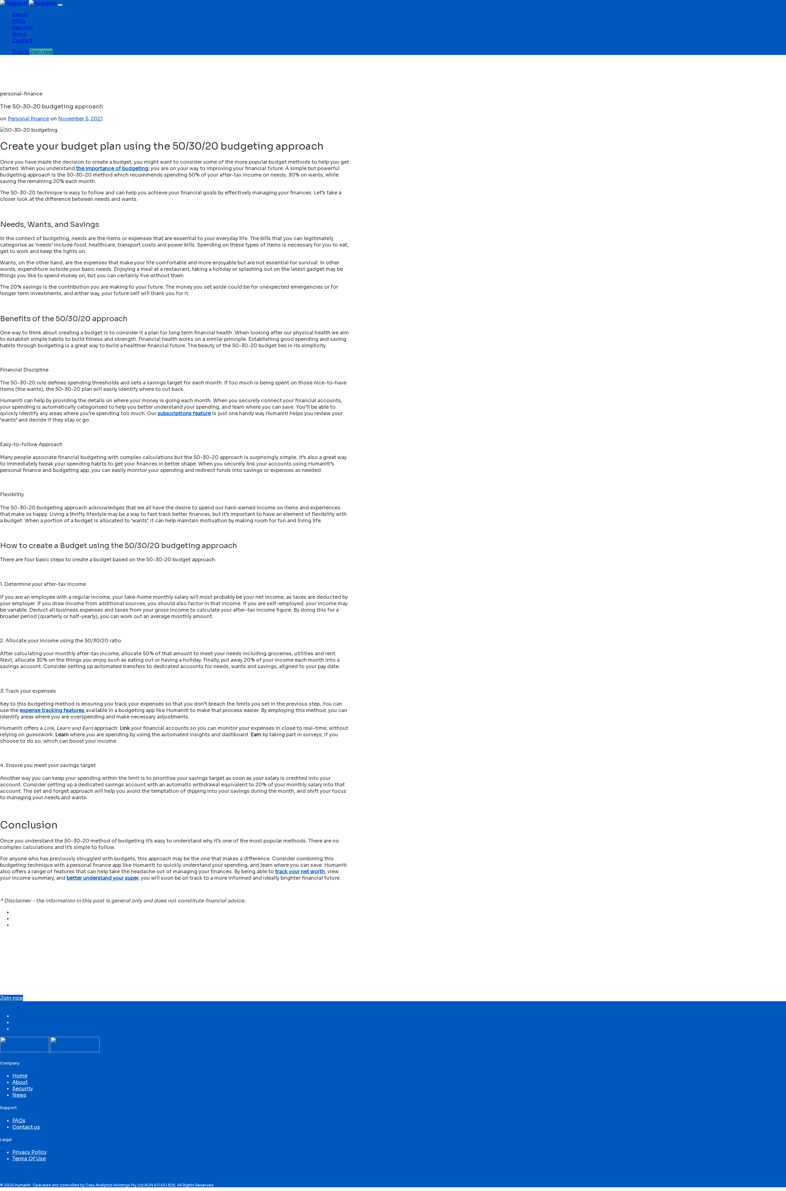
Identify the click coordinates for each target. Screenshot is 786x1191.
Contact (22, 40)
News (19, 34)
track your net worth (300, 871)
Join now (11, 998)
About (20, 14)
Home (19, 1075)
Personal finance (28, 118)
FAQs (18, 21)
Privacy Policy (29, 1152)
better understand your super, (103, 878)
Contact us (26, 1127)
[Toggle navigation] (60, 5)
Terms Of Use (29, 1158)
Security (22, 27)
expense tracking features (53, 710)
